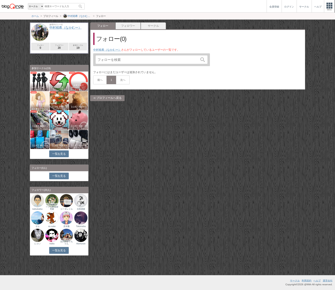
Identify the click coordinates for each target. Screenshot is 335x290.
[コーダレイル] (66, 200)
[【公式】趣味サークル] (40, 120)
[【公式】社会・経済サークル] (78, 139)
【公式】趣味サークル (39, 127)
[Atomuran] (80, 235)
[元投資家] (80, 200)
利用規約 (306, 280)
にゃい (37, 244)
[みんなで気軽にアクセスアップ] (40, 81)
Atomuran (80, 244)
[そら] (37, 218)
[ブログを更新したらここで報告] (59, 81)
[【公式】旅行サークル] (40, 139)
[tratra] (51, 235)
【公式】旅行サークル (39, 146)
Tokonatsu (81, 226)
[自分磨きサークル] (40, 100)
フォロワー (128, 25)
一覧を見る (59, 153)
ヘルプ (317, 280)
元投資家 (81, 209)
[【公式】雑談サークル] (78, 100)
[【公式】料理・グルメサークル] (59, 100)
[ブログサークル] (12, 6)
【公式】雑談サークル (78, 108)
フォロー (40, 46)
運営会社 (328, 280)
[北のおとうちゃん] (66, 235)
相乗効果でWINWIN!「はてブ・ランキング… (78, 87)
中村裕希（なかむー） (107, 49)
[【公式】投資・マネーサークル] (78, 120)
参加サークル (78, 46)
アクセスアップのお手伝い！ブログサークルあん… (59, 126)
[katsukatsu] (37, 200)
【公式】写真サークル (59, 146)
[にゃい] (37, 235)
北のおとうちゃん (66, 243)
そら (37, 226)
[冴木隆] (66, 218)
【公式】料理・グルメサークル (59, 108)
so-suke (52, 226)
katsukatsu (37, 209)
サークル (153, 25)
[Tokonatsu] (80, 218)
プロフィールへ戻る (109, 97)
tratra (52, 244)
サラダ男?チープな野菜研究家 (52, 207)
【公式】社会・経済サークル (78, 146)
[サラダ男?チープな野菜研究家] (51, 200)
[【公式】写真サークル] (59, 139)
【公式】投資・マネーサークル (78, 127)
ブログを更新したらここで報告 (59, 88)
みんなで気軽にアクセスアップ (39, 88)
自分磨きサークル (39, 109)
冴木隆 (66, 226)
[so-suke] (51, 218)
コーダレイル (66, 209)
